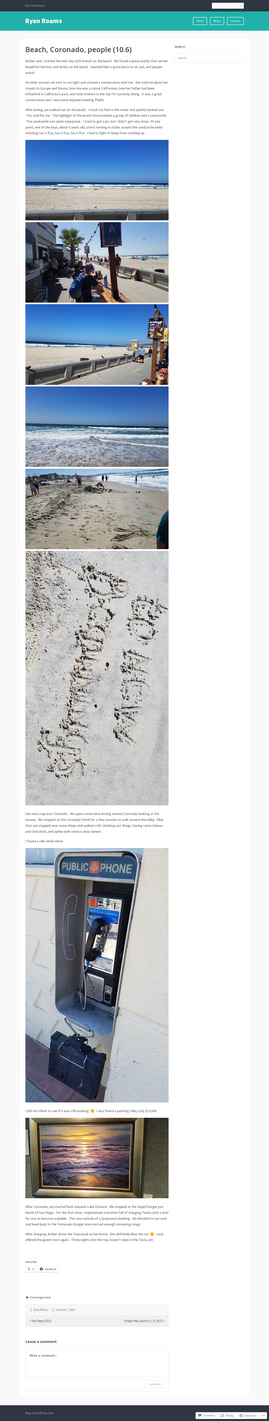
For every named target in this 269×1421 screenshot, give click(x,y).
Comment (155, 1384)
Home (200, 21)
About (217, 21)
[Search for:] (209, 58)
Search (241, 5)
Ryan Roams (43, 21)
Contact (235, 21)
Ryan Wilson (40, 1310)
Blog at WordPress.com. (39, 1413)
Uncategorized (40, 1297)
